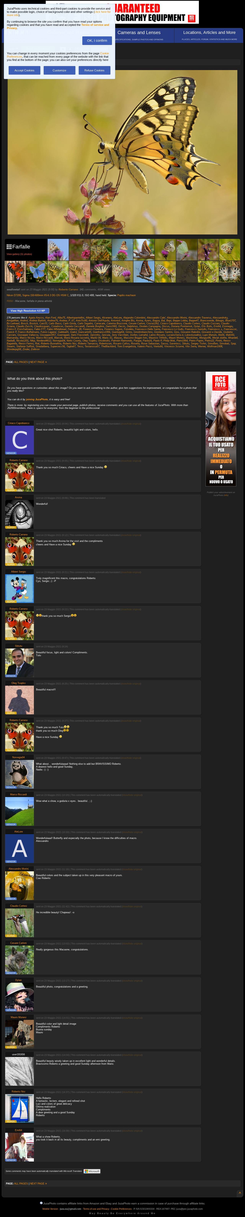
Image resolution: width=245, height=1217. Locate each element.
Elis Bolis (207, 326)
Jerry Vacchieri (120, 334)
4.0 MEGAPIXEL (125, 227)
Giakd (73, 332)
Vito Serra (190, 346)
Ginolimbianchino (143, 332)
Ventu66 (158, 346)
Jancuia (105, 334)
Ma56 (221, 334)
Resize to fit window (124, 77)
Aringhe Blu (128, 320)
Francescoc (230, 329)
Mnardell (233, 337)
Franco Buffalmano (28, 332)
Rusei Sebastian (150, 343)
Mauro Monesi (177, 337)
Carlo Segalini (85, 323)
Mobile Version (50, 1209)
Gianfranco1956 (101, 332)
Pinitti (219, 340)
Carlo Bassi (55, 323)
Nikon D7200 (14, 295)
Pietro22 (209, 340)
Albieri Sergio (93, 317)
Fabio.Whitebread (56, 329)
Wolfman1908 (214, 346)
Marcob (58, 337)
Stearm (11, 346)
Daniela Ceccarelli (75, 326)
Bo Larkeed (13, 323)
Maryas (118, 337)
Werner (202, 346)
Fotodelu (128, 329)
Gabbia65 (63, 332)
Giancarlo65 (84, 332)
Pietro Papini (196, 340)
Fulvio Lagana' (48, 332)
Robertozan (105, 343)
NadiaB (11, 340)
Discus (166, 326)
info (226, 495)
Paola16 (147, 340)
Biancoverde (207, 320)
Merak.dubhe (219, 337)
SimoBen (213, 343)
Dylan (197, 326)
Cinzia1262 (152, 323)
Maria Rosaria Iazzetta (76, 337)
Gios (176, 332)
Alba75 (61, 317)
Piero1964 (182, 340)
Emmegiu (227, 326)
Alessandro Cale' (156, 317)
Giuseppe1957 (48, 334)
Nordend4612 (44, 340)
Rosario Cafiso (121, 343)
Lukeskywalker (193, 334)
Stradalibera (42, 346)
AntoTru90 (81, 320)
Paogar (137, 340)
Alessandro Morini (177, 317)
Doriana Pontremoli (181, 326)
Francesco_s (215, 329)
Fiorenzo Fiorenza (93, 329)
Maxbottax (192, 337)
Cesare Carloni (137, 323)
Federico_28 (74, 329)
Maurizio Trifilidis (158, 337)
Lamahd (143, 334)
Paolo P (157, 340)
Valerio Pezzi (144, 346)
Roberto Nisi (69, 343)
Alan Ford (50, 317)
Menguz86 (205, 337)
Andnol (24, 320)
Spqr (233, 343)
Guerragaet (63, 334)
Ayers (148, 320)
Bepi (168, 320)
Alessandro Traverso (199, 317)
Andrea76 (52, 320)
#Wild (10, 301)
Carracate (99, 323)
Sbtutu (185, 343)
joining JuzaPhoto (37, 399)
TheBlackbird (108, 346)
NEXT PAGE (38, 362)
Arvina (139, 320)
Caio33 (43, 323)
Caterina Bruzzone (117, 323)
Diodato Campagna (149, 326)
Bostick (33, 323)
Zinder (26, 349)
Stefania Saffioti (25, 346)
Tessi (80, 346)
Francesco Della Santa (147, 329)
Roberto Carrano (68, 289)
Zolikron (35, 349)
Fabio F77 (39, 329)
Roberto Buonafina (51, 343)
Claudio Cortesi (191, 323)
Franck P (11, 332)
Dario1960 (111, 326)
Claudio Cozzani (211, 323)
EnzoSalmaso (25, 329)
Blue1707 (230, 320)
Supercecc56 (57, 346)
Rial (37, 343)
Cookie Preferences (121, 1209)
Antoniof (115, 320)
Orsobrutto (104, 340)
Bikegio (220, 320)
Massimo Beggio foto (135, 337)
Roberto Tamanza (87, 343)
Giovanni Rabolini (190, 332)
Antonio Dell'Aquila (99, 320)
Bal (163, 320)
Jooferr (133, 334)
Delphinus (132, 326)
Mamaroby (12, 337)
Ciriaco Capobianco (171, 323)
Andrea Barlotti (37, 320)
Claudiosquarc (42, 326)
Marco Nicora (27, 337)
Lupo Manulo (210, 334)
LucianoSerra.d (175, 334)
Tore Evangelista (126, 346)
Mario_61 (107, 337)
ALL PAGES (21, 362)
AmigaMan (13, 320)
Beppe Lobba (180, 320)
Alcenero (107, 317)
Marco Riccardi (44, 337)
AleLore (117, 317)
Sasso (164, 343)
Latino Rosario (157, 334)
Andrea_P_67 (66, 320)
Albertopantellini (75, 317)
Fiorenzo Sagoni (113, 329)
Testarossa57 (92, 346)
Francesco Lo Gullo (172, 329)
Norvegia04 (59, 340)
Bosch (24, 323)
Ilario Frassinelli (79, 334)
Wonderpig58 (14, 349)
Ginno (129, 332)
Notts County (74, 340)
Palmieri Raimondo (121, 340)
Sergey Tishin (198, 343)
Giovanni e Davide (212, 332)
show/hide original (130, 423)
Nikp (32, 340)
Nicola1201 (22, 340)
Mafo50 (230, 334)
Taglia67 (71, 346)
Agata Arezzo (36, 317)
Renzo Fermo (26, 343)
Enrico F (11, 329)
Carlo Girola (69, 323)
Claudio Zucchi (24, 326)
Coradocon (57, 326)
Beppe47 (194, 320)
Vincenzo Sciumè (174, 346)
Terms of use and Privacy (96, 1209)
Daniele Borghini (95, 326)
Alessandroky (220, 317)
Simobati (224, 343)
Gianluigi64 (118, 332)
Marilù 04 (96, 337)
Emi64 (217, 326)
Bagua (156, 320)
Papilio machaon (126, 295)
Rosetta (135, 343)
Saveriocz (174, 343)
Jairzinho (95, 334)
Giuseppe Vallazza (27, 334)
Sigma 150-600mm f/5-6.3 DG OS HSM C (45, 295)
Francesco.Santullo (195, 329)
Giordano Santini (163, 332)
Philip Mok (169, 340)
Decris (121, 326)
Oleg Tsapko (89, 340)
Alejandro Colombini (134, 317)
